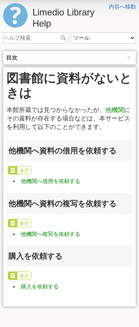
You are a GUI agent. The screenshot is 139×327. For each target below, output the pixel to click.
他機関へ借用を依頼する (50, 181)
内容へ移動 (122, 6)
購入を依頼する (40, 286)
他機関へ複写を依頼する (50, 234)
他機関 (114, 110)
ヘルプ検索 (64, 38)
